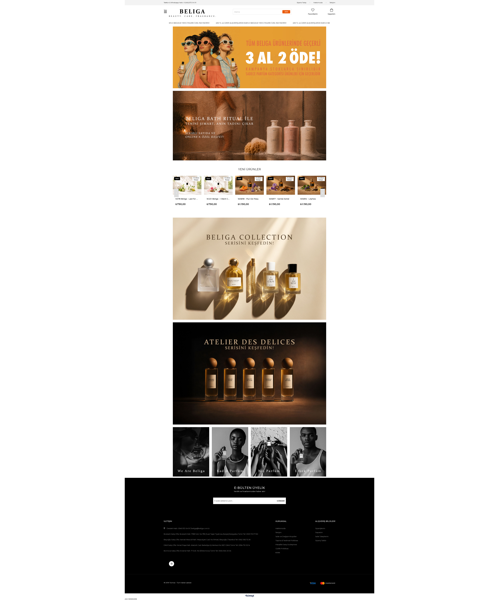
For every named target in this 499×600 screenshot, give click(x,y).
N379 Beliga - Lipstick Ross (312, 199)
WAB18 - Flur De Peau (185, 199)
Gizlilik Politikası (281, 548)
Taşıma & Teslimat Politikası (286, 540)
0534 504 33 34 (225, 551)
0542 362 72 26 (244, 540)
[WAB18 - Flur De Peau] (187, 185)
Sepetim (319, 532)
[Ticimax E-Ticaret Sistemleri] (249, 596)
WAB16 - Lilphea (245, 199)
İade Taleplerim (322, 536)
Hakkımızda (318, 3)
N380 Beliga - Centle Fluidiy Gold (280, 199)
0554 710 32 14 (244, 545)
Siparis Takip (301, 3)
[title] (249, 57)
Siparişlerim (320, 528)
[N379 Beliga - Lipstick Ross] (312, 185)
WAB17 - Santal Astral (217, 199)
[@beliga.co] (171, 563)
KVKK (277, 553)
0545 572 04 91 (184, 528)
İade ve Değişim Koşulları (286, 536)
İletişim (332, 3)
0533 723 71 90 (252, 534)
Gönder (281, 501)
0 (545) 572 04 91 (190, 3)
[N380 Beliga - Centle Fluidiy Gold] (280, 185)
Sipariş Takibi (320, 540)
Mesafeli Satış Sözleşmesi (286, 544)
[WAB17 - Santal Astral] (218, 185)
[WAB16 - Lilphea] (249, 185)
